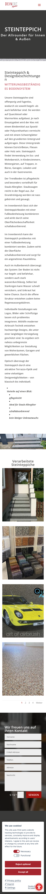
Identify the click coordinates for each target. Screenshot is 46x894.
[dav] (23, 578)
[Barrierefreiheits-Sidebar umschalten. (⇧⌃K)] (39, 887)
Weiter (39, 702)
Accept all (23, 872)
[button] (39, 6)
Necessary (26, 851)
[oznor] (23, 520)
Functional (26, 855)
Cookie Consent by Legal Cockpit (34, 887)
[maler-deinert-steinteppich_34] (23, 636)
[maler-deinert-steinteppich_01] (23, 694)
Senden (33, 795)
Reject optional (23, 864)
